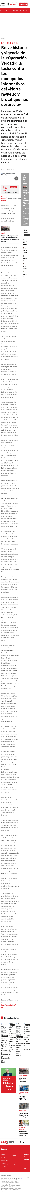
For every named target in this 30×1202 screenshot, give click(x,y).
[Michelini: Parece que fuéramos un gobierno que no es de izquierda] (8, 1072)
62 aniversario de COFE (24, 1093)
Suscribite (13, 187)
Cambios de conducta (22, 1128)
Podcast (14, 1160)
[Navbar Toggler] (4, 4)
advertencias (22, 1111)
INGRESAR (13, 4)
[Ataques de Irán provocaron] (3, 1038)
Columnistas (4, 1160)
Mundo (15, 10)
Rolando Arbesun (3, 200)
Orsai (22, 10)
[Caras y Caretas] (7, 1143)
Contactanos (27, 1164)
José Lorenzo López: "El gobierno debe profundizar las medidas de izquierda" (23, 1100)
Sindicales (7, 10)
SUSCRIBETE (23, 4)
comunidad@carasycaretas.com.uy (9, 1184)
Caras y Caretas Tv (14, 1155)
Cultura (9, 1159)
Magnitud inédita (6, 1036)
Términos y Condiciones (6, 1175)
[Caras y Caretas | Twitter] (24, 1142)
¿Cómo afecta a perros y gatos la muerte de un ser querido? (24, 1134)
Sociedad (3, 1163)
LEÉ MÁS (3, 233)
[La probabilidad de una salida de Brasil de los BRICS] (18, 1039)
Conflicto (12, 1025)
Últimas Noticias (3, 1153)
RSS (25, 1168)
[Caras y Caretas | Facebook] (20, 1142)
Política (3, 1157)
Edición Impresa (14, 1163)
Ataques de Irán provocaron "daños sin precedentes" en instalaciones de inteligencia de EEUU (10, 238)
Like (8, 1162)
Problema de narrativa (6, 1079)
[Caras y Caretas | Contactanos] (27, 1142)
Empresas (9, 1165)
